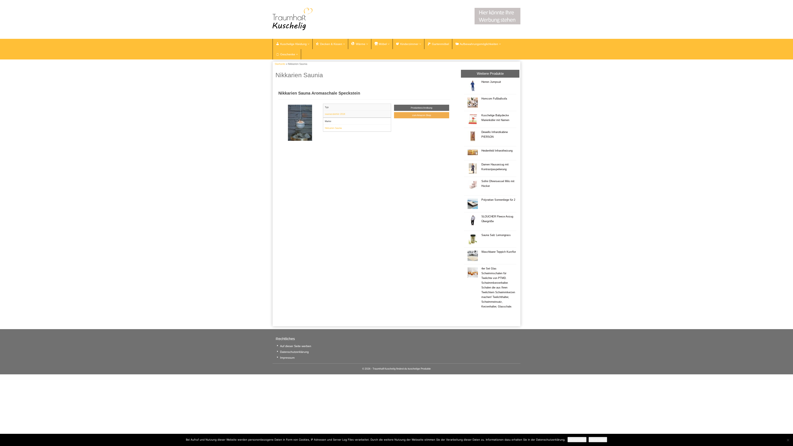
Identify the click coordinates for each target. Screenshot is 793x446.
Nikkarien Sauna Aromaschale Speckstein (319, 93)
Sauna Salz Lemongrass (496, 235)
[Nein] (788, 440)
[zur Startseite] (324, 19)
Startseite (280, 64)
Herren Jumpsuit (491, 82)
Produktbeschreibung (421, 108)
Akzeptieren (577, 439)
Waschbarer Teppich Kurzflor (498, 251)
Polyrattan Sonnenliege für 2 (498, 199)
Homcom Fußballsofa (494, 98)
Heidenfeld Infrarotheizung (497, 150)
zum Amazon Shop (421, 115)
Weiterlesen (597, 439)
